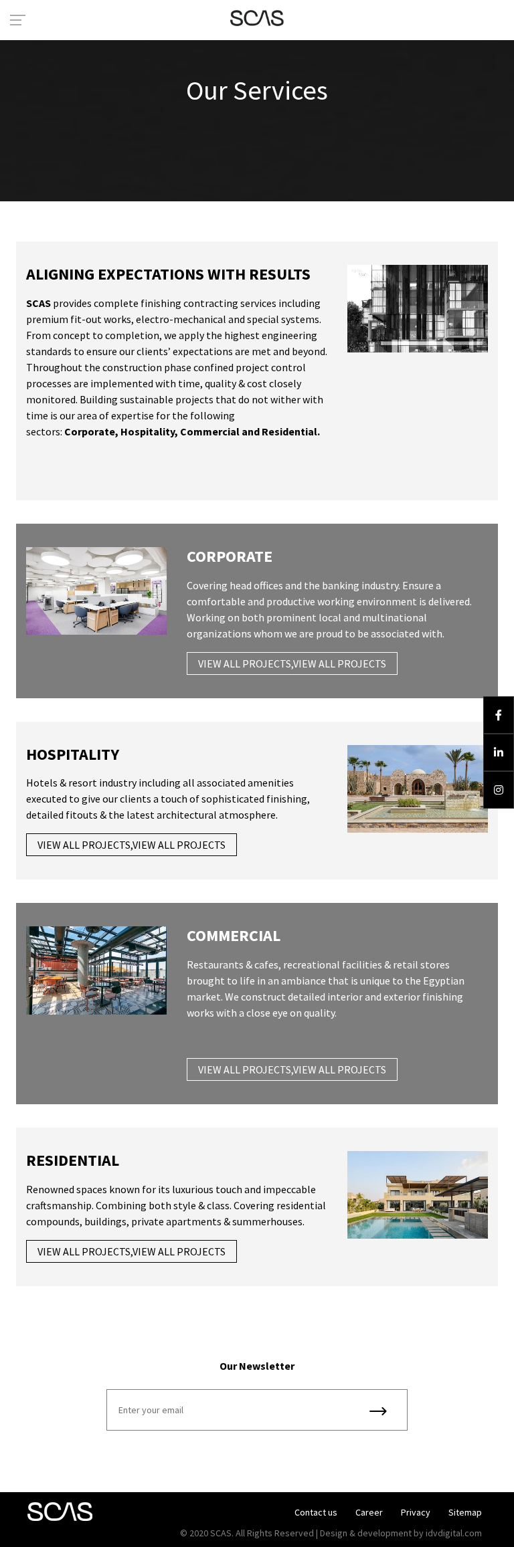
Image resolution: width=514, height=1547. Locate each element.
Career (369, 1512)
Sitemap (465, 1512)
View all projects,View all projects (292, 663)
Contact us (315, 1512)
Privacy (415, 1512)
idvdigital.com (454, 1533)
